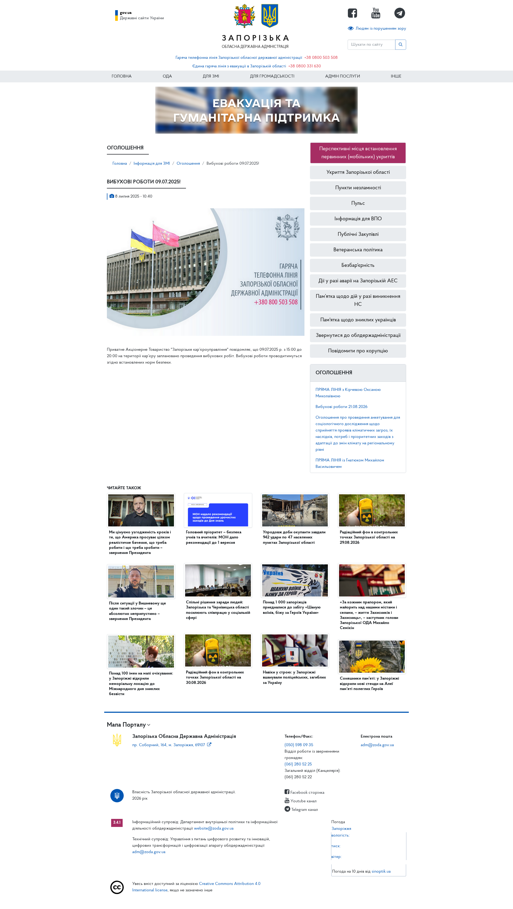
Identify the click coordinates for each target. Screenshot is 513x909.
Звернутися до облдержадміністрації (358, 335)
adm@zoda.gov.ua (377, 745)
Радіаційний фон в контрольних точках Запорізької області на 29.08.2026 (369, 537)
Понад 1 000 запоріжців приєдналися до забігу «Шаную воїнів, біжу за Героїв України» (292, 607)
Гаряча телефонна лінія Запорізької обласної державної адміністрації (239, 58)
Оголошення (188, 163)
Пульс (358, 203)
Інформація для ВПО (358, 219)
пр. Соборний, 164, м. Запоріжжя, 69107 (168, 745)
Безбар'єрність (358, 265)
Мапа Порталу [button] (126, 725)
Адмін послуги (342, 76)
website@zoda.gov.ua (214, 828)
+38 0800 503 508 (321, 58)
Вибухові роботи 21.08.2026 (341, 407)
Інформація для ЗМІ (152, 163)
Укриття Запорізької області (358, 172)
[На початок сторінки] (256, 900)
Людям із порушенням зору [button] (381, 28)
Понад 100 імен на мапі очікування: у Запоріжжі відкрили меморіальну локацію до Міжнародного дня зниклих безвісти (141, 683)
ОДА (167, 76)
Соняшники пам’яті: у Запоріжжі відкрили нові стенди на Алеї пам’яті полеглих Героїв (369, 683)
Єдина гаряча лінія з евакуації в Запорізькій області (239, 66)
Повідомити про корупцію (358, 351)
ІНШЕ (396, 76)
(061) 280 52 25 (298, 764)
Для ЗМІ (211, 76)
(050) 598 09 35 (299, 745)
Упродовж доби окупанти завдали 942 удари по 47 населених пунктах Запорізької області (294, 537)
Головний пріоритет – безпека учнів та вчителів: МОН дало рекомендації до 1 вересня (213, 537)
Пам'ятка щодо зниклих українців (358, 320)
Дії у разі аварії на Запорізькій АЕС (358, 281)
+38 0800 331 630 (304, 66)
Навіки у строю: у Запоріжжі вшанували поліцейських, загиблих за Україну (294, 677)
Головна (122, 76)
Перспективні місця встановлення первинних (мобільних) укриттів (358, 153)
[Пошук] (400, 45)
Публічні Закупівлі (358, 234)
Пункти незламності (358, 188)
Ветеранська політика (358, 250)
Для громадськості (272, 76)
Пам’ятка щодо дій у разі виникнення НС (358, 300)
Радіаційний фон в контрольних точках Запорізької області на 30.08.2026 (215, 677)
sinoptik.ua (381, 871)
